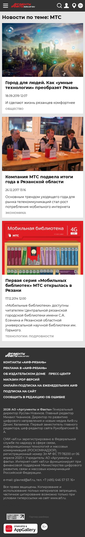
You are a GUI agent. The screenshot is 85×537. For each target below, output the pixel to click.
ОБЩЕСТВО (14, 108)
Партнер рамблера (39, 517)
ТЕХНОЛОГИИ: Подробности (29, 336)
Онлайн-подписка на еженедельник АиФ (40, 385)
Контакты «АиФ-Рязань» (24, 362)
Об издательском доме (24, 374)
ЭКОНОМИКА (15, 212)
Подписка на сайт (19, 391)
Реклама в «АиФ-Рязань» (25, 368)
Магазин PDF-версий (21, 379)
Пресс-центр (60, 374)
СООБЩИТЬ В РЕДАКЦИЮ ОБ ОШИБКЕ (34, 397)
